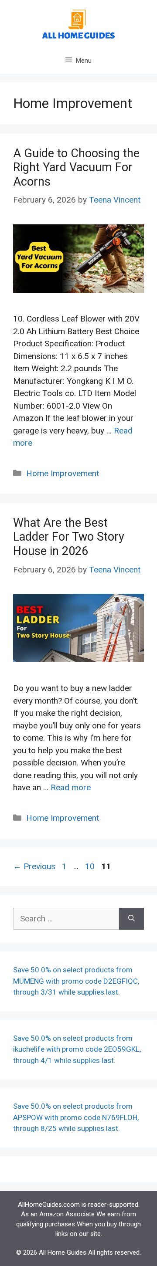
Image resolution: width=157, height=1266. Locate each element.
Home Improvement (62, 473)
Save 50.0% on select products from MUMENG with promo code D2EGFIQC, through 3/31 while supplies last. (76, 980)
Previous (34, 866)
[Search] (131, 919)
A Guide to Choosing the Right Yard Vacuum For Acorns (76, 167)
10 (91, 866)
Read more (71, 787)
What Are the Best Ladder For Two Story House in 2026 (68, 537)
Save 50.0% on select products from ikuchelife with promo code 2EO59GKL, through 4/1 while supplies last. (77, 1049)
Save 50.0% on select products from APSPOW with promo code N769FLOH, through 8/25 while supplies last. (76, 1117)
